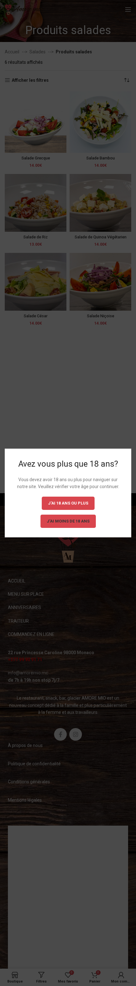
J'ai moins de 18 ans (68, 521)
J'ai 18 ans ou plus (68, 503)
